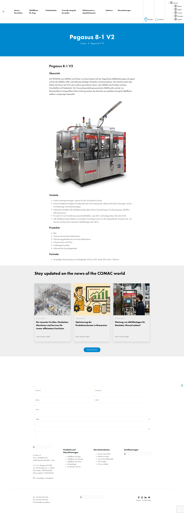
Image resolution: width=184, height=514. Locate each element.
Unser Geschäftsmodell (105, 459)
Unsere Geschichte (104, 454)
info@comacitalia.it (44, 502)
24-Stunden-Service (74, 467)
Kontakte (150, 19)
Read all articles (92, 350)
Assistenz (161, 19)
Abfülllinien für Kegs (74, 456)
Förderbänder (72, 464)
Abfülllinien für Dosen (75, 461)
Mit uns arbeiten (103, 464)
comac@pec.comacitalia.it (44, 478)
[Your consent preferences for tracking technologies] (182, 386)
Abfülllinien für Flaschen (75, 459)
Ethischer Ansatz (103, 456)
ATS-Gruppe (102, 461)
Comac (83, 43)
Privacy (138, 500)
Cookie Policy (146, 500)
